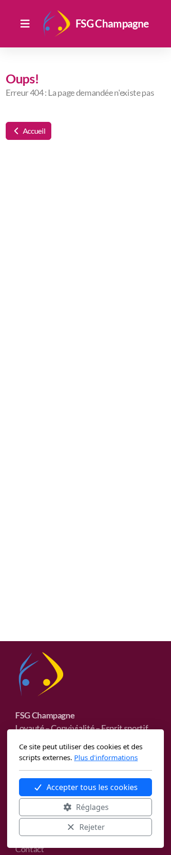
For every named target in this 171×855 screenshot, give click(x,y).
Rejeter (92, 827)
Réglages (92, 807)
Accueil (33, 130)
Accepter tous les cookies (92, 787)
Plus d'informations (106, 757)
